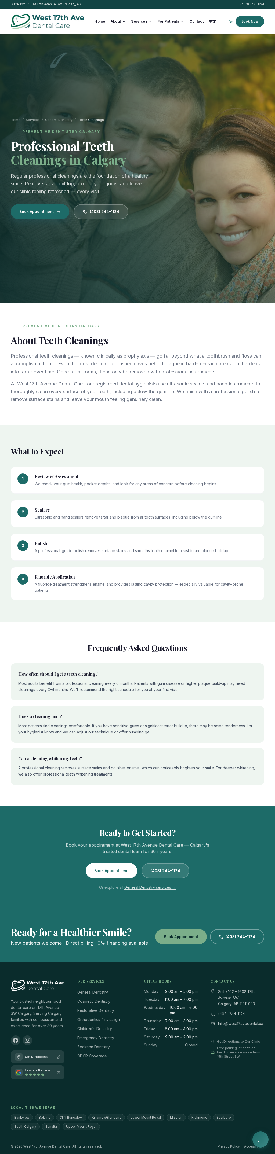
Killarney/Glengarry (106, 1117)
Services (139, 21)
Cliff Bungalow (71, 1117)
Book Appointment (36, 211)
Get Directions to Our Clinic (238, 1041)
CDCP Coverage (92, 1056)
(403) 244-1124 (252, 4)
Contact (197, 21)
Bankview (22, 1117)
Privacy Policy (229, 1146)
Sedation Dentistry (93, 1047)
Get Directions (36, 1057)
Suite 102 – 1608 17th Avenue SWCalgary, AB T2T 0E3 (236, 997)
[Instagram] (27, 1040)
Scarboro (223, 1117)
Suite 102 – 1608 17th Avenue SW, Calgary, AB (46, 4)
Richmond (199, 1117)
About (116, 21)
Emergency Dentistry (95, 1037)
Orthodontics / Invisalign (98, 1019)
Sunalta (51, 1126)
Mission (176, 1117)
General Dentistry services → (150, 887)
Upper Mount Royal (81, 1126)
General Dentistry (59, 120)
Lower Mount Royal (146, 1117)
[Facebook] (15, 1040)
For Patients (168, 21)
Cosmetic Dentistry (93, 1001)
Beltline (44, 1117)
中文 (212, 21)
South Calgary (25, 1126)
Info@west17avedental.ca (240, 1023)
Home (100, 21)
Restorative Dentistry (95, 1010)
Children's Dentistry (94, 1028)
